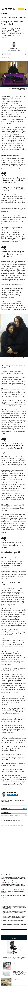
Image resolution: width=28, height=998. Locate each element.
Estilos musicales (5, 815)
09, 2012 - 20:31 (15, 50)
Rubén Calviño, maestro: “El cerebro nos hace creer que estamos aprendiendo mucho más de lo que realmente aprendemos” (13, 879)
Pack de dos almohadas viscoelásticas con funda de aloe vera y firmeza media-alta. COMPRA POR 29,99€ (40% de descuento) (19, 974)
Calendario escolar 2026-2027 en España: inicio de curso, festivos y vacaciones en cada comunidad (13, 891)
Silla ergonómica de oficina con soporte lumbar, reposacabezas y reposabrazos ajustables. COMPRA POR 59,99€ (14, 959)
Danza (20, 17)
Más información (4, 821)
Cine (2, 17)
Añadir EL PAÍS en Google (8, 57)
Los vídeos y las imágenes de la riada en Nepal (13, 920)
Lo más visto (4, 903)
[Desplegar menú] (2, 9)
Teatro (9, 17)
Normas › (25, 808)
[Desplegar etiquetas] (26, 815)
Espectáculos (17, 815)
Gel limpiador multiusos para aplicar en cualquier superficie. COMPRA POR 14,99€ (19, 965)
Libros (13, 17)
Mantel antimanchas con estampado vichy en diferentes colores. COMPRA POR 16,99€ (19, 981)
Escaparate (14, 937)
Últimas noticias (5, 874)
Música (5, 17)
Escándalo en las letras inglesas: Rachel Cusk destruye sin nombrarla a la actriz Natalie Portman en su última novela (14, 912)
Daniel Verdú (14, 48)
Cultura (4, 14)
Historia (24, 17)
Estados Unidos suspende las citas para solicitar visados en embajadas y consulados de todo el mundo (14, 923)
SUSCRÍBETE (20, 9)
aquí (22, 825)
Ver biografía (11, 794)
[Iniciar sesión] (25, 9)
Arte (17, 17)
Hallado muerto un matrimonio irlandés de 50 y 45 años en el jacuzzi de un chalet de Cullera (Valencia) (14, 917)
